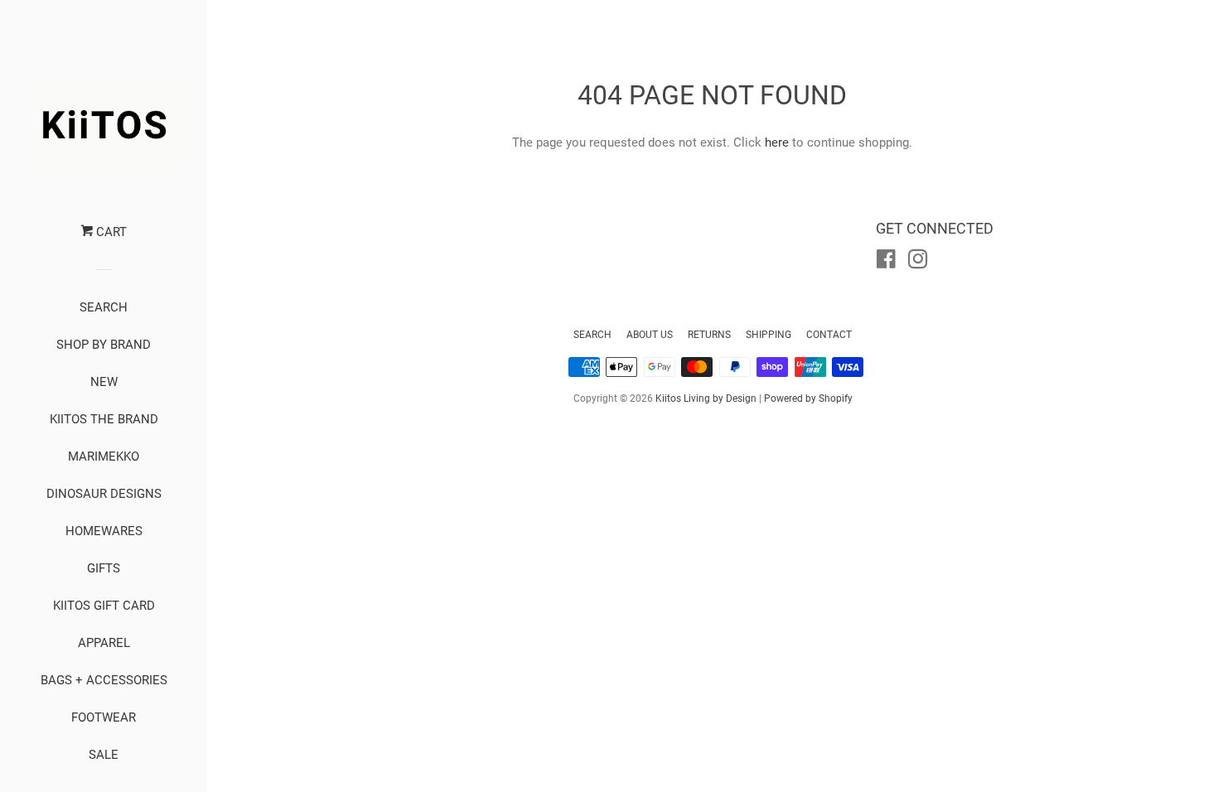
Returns (709, 334)
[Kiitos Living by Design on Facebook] (886, 262)
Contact (829, 334)
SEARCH (104, 307)
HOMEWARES (104, 531)
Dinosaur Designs (104, 493)
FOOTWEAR (103, 717)
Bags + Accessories (104, 680)
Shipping (768, 334)
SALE (103, 754)
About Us (649, 334)
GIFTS (103, 568)
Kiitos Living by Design (705, 398)
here (777, 142)
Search (592, 334)
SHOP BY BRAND (103, 344)
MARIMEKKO (103, 456)
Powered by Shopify (808, 398)
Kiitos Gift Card (104, 605)
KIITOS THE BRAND (104, 419)
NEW (104, 381)
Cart (110, 232)
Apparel (104, 642)
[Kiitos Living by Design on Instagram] (918, 262)
